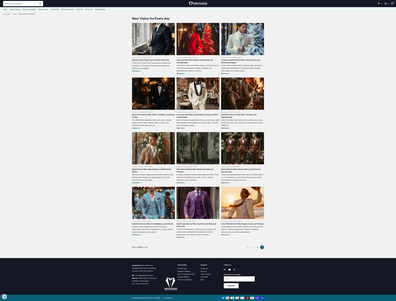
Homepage (6, 14)
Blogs (14, 14)
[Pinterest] (224, 270)
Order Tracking (206, 274)
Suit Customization (67, 9)
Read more (136, 71)
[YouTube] (229, 269)
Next (262, 247)
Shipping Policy (100, 9)
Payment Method (183, 277)
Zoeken (40, 3)
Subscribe (231, 286)
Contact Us (89, 9)
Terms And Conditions (184, 280)
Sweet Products (14, 9)
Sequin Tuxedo (43, 9)
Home (5, 9)
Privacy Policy (182, 268)
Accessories (55, 9)
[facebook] (234, 270)
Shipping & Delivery (184, 271)
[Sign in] (386, 3)
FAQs (202, 280)
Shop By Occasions (29, 9)
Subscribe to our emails (232, 274)
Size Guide (204, 277)
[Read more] (380, 3)
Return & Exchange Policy (186, 274)
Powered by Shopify (153, 298)
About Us (79, 9)
